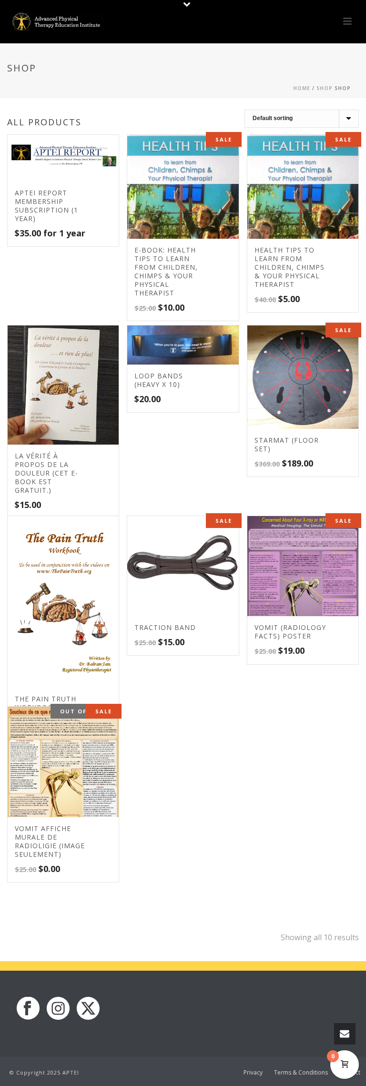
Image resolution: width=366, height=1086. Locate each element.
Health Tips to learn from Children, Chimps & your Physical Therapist (289, 267)
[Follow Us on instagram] (58, 1009)
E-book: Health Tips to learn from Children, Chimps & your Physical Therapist (166, 271)
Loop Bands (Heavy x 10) (158, 380)
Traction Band (165, 627)
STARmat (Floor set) (286, 444)
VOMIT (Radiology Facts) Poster (290, 631)
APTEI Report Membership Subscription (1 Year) (46, 205)
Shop (324, 88)
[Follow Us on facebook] (28, 1009)
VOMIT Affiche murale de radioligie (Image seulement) (50, 841)
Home (301, 88)
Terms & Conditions (301, 1072)
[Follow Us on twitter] (88, 1009)
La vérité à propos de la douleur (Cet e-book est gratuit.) (46, 473)
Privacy (253, 1072)
